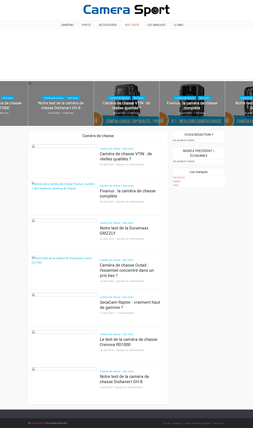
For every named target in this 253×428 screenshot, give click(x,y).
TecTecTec (179, 177)
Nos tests (132, 25)
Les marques (156, 25)
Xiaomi (177, 181)
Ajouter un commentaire (130, 164)
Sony (175, 185)
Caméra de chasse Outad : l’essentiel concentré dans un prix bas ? (127, 270)
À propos (176, 423)
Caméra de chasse (54, 97)
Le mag (178, 25)
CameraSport (38, 423)
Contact (187, 423)
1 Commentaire (125, 313)
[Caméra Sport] (126, 9)
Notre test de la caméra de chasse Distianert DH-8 (61, 105)
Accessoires (108, 25)
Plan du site (218, 423)
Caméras (67, 25)
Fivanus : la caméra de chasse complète (192, 105)
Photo (86, 25)
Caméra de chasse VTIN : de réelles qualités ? (126, 105)
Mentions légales (202, 423)
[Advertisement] (126, 55)
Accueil (166, 423)
